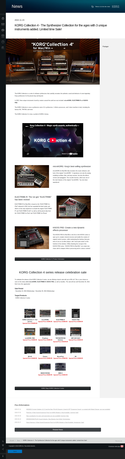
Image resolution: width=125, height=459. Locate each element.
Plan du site (118, 441)
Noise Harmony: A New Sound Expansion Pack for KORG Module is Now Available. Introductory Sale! (55, 422)
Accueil (3, 18)
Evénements (3, 36)
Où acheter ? (3, 48)
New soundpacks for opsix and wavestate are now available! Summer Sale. (47, 416)
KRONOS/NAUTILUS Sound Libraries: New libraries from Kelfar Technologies (48, 419)
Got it (15, 451)
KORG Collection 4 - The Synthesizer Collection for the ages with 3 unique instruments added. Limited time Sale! (55, 440)
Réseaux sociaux (3, 449)
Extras (3, 30)
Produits (3, 24)
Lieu (3, 445)
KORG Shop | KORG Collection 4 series (52, 388)
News (3, 441)
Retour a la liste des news (102, 6)
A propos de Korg (3, 456)
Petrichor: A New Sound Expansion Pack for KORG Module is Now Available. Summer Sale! (52, 412)
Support (3, 42)
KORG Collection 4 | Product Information (52, 259)
